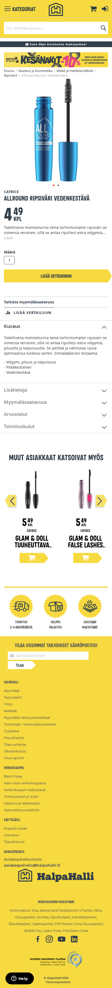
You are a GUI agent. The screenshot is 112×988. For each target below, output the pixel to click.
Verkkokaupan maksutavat (25, 789)
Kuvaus (12, 326)
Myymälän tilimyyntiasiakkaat (27, 717)
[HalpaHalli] (56, 9)
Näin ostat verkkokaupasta (25, 783)
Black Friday (13, 776)
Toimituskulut (19, 426)
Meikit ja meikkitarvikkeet (75, 71)
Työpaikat (11, 731)
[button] (53, 185)
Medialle (10, 710)
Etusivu (9, 71)
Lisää (8, 237)
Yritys (8, 704)
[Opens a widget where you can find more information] (19, 978)
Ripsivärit (11, 75)
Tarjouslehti (13, 697)
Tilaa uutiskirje (15, 744)
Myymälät (12, 690)
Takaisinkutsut (15, 751)
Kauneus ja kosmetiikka (35, 71)
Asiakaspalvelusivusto (23, 859)
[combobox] (56, 28)
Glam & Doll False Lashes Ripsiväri (85, 544)
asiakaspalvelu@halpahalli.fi (32, 865)
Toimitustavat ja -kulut (21, 796)
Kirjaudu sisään (15, 828)
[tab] (56, 326)
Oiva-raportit (14, 758)
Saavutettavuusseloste (21, 810)
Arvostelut (15, 414)
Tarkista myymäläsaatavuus (29, 301)
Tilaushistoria (14, 841)
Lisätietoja (15, 390)
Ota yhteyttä (14, 737)
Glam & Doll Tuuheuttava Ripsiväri (32, 544)
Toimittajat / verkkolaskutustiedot (30, 724)
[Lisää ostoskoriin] (32, 558)
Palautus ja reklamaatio (22, 803)
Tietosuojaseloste (58, 982)
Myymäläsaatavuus (25, 402)
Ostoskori (11, 835)
